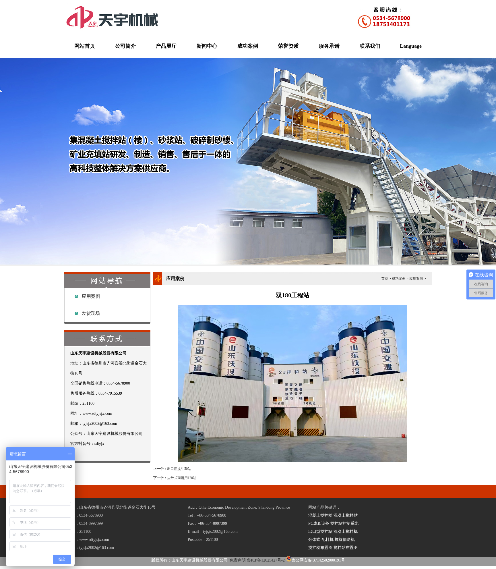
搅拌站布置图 (346, 547)
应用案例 (91, 296)
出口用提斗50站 (179, 469)
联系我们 (370, 46)
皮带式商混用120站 (181, 478)
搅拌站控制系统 (344, 523)
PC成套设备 (318, 523)
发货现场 (91, 313)
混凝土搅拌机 (346, 531)
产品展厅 (166, 46)
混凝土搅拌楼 (320, 515)
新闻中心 (207, 46)
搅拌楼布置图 (320, 547)
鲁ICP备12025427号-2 (266, 560)
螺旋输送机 (345, 539)
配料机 (327, 539)
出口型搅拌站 (320, 531)
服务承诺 (329, 46)
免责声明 (238, 560)
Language (411, 46)
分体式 (314, 539)
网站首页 (84, 46)
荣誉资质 (288, 46)
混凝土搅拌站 (346, 515)
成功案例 (247, 46)
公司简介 (125, 46)
